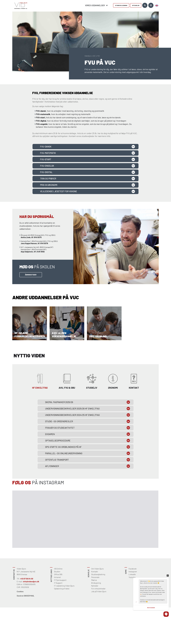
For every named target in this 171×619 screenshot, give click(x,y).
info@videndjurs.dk (31, 581)
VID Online (58, 569)
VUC (94, 56)
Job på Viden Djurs (98, 591)
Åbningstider (30, 275)
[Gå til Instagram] (27, 505)
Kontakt (94, 571)
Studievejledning (121, 5)
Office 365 (58, 574)
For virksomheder (98, 588)
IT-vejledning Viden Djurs (64, 586)
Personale (95, 577)
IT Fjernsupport (60, 580)
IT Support (58, 583)
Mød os (94, 580)
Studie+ (57, 571)
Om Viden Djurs (97, 569)
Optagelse (135, 5)
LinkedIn (132, 574)
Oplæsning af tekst (61, 588)
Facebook (133, 569)
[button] (166, 614)
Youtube (132, 577)
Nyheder (94, 586)
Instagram (133, 571)
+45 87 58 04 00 (26, 579)
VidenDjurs (88, 56)
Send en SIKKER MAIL (25, 596)
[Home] (20, 5)
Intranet (57, 577)
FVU (98, 56)
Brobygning (96, 583)
